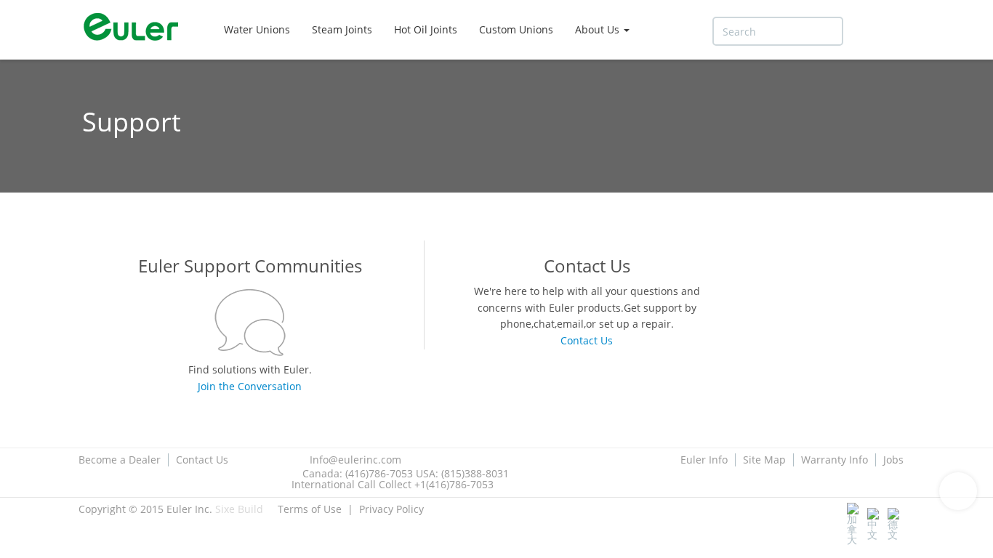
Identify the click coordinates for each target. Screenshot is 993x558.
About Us (598, 29)
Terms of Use (310, 509)
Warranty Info (834, 459)
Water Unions (257, 29)
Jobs (893, 459)
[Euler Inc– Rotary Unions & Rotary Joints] (136, 29)
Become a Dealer (120, 459)
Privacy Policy (391, 509)
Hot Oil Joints (425, 29)
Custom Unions (516, 29)
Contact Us (202, 459)
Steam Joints (342, 29)
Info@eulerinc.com (355, 459)
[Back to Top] (958, 491)
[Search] (864, 31)
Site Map (764, 459)
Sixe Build (239, 509)
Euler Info (704, 459)
